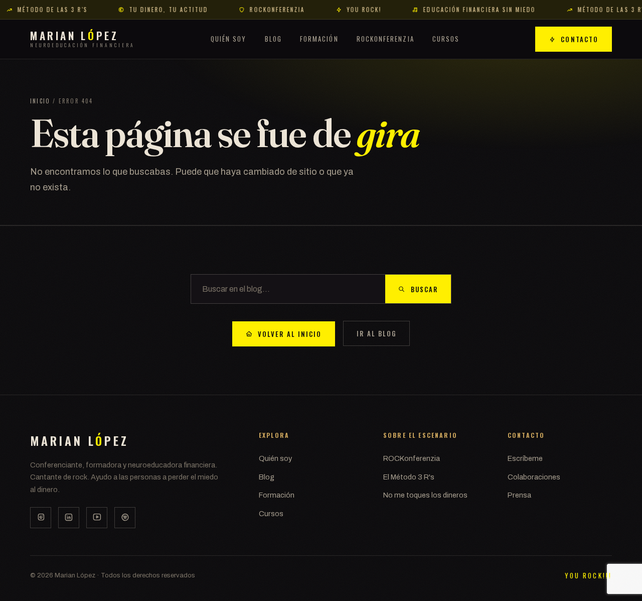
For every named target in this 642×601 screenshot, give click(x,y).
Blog (273, 38)
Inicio (40, 101)
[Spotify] (124, 517)
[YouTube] (96, 517)
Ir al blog (376, 333)
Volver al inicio (290, 334)
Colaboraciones (534, 477)
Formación (319, 38)
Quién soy (229, 38)
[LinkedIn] (68, 517)
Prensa (519, 495)
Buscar (424, 289)
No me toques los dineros (425, 495)
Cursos (445, 38)
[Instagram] (40, 517)
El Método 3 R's (408, 477)
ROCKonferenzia (385, 38)
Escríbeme (525, 458)
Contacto (579, 39)
